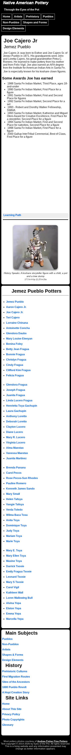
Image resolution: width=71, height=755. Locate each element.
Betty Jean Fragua (17, 349)
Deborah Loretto (16, 421)
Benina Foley (14, 343)
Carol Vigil (12, 587)
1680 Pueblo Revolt (14, 687)
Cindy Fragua (14, 365)
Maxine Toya (14, 561)
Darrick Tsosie (15, 566)
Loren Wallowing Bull (19, 597)
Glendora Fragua (16, 384)
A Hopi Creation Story (15, 692)
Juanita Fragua (15, 395)
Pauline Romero (16, 483)
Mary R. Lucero (15, 437)
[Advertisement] (35, 176)
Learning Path (12, 215)
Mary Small (13, 493)
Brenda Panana (16, 467)
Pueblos (48, 16)
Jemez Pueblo (15, 301)
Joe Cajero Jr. (14, 312)
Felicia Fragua (15, 375)
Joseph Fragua (15, 390)
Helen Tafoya (14, 499)
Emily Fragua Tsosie (19, 571)
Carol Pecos (13, 472)
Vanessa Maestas (17, 453)
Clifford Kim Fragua (18, 370)
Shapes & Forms (12, 654)
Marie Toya (13, 541)
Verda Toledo (14, 509)
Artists (18, 16)
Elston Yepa (13, 608)
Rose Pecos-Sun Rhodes (22, 478)
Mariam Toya (14, 536)
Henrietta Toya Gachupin (21, 405)
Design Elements (13, 28)
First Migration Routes (16, 676)
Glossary (7, 724)
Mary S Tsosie (15, 582)
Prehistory (32, 16)
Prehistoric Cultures (14, 671)
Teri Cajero (13, 317)
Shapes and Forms (35, 22)
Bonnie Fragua (15, 354)
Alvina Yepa (13, 603)
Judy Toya (12, 530)
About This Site (11, 709)
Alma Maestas (15, 447)
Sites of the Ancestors (16, 681)
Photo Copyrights (13, 719)
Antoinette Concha (18, 328)
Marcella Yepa (14, 618)
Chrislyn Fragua (16, 359)
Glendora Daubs (16, 333)
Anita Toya (12, 520)
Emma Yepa (13, 613)
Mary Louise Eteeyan (19, 338)
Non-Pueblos (11, 22)
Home (6, 16)
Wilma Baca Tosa (17, 515)
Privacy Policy (11, 714)
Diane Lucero (14, 432)
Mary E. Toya (14, 550)
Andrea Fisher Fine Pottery (52, 741)
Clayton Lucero (15, 426)
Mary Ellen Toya (16, 555)
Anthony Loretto (16, 416)
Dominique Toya (16, 525)
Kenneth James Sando (20, 488)
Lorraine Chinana (17, 322)
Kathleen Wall (14, 592)
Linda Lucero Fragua (19, 400)
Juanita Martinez (16, 458)
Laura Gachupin (16, 411)
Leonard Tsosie (16, 576)
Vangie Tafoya (15, 504)
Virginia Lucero (15, 442)
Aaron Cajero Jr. (16, 307)
